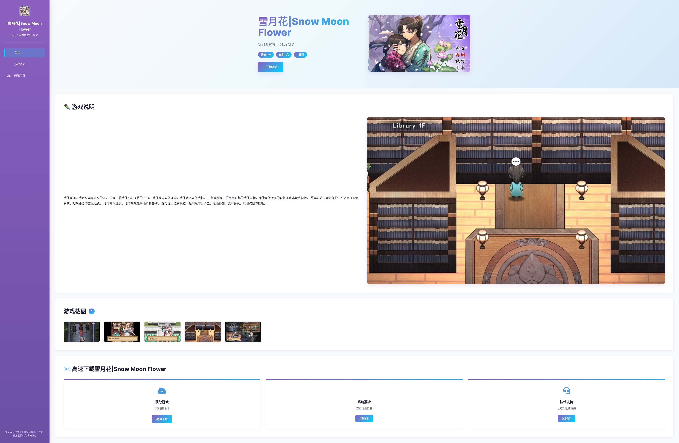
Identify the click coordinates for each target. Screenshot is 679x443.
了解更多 (364, 418)
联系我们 (566, 418)
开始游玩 (271, 67)
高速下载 (162, 419)
